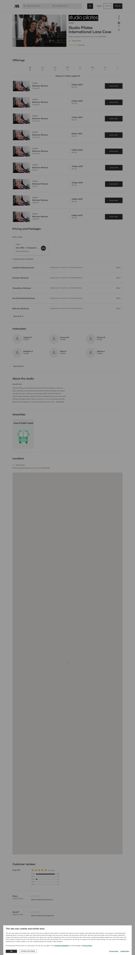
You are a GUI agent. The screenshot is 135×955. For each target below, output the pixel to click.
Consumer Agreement (61, 945)
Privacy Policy (87, 945)
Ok (11, 951)
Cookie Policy (124, 951)
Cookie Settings (28, 951)
